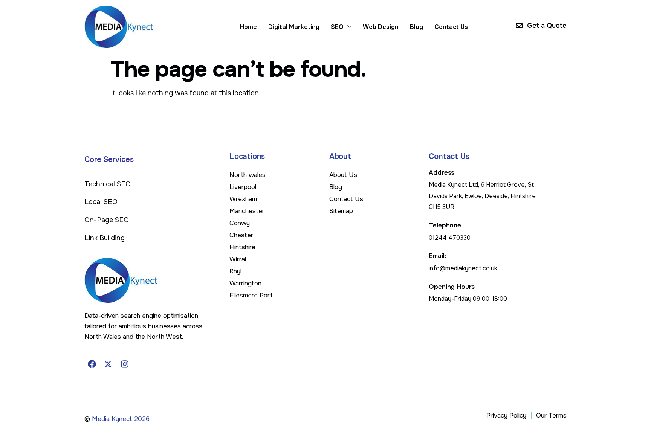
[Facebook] (91, 364)
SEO (337, 27)
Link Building (104, 238)
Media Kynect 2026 (121, 419)
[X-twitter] (108, 364)
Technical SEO (107, 184)
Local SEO (101, 202)
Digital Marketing (293, 27)
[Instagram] (124, 364)
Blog (416, 27)
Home (248, 27)
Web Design (381, 27)
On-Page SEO (106, 220)
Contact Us (451, 27)
